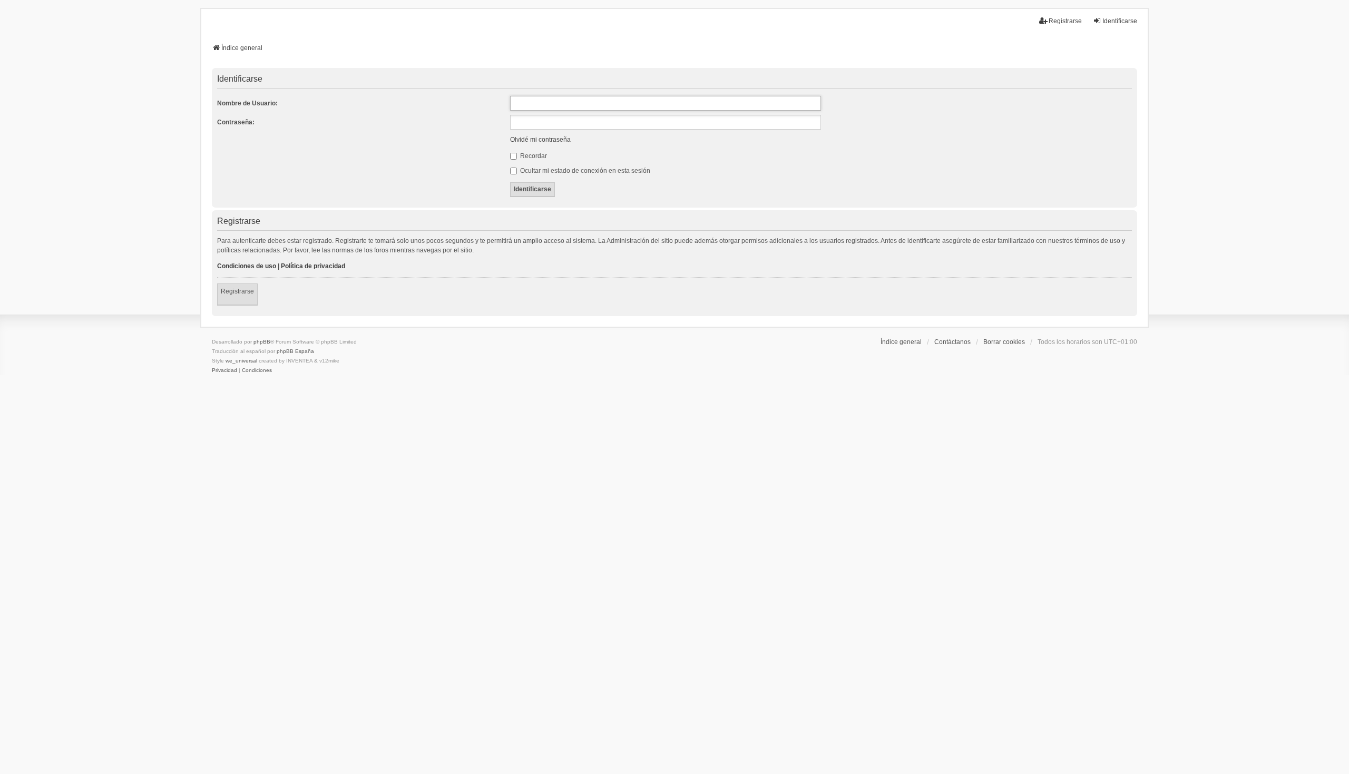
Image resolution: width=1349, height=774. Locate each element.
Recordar (533, 156)
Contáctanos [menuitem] (952, 342)
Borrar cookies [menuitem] (1004, 342)
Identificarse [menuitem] (1119, 21)
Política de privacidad (313, 266)
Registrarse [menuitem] (1065, 21)
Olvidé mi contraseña (540, 139)
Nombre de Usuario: (247, 103)
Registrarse (237, 291)
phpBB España (295, 351)
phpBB (261, 342)
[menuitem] (224, 370)
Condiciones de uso (246, 266)
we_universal (241, 361)
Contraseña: (236, 122)
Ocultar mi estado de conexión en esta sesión (584, 170)
